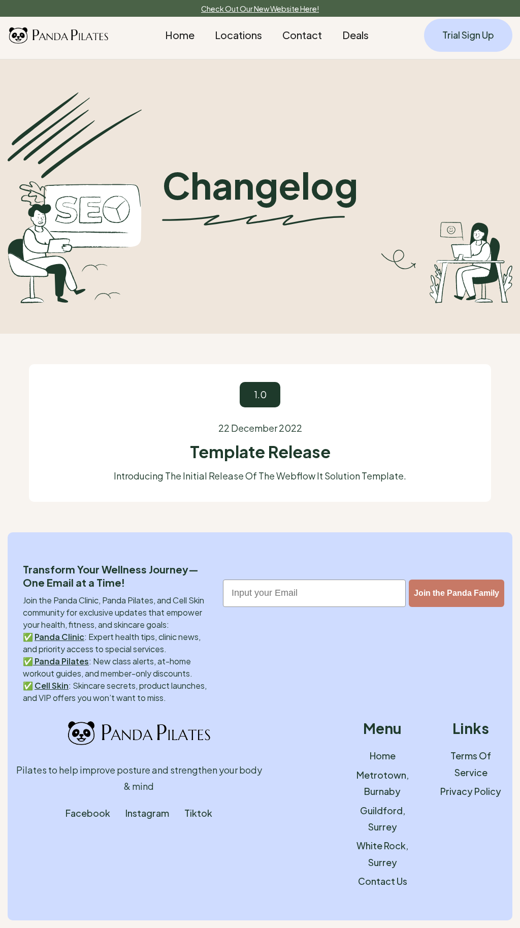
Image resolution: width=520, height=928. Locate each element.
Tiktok (198, 813)
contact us (382, 881)
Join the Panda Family (456, 593)
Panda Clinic (59, 636)
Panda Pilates (61, 661)
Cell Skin (52, 685)
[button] (238, 35)
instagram (147, 813)
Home (179, 34)
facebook (88, 813)
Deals (355, 34)
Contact (302, 34)
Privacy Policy (470, 791)
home (383, 755)
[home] (58, 35)
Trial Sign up (468, 35)
